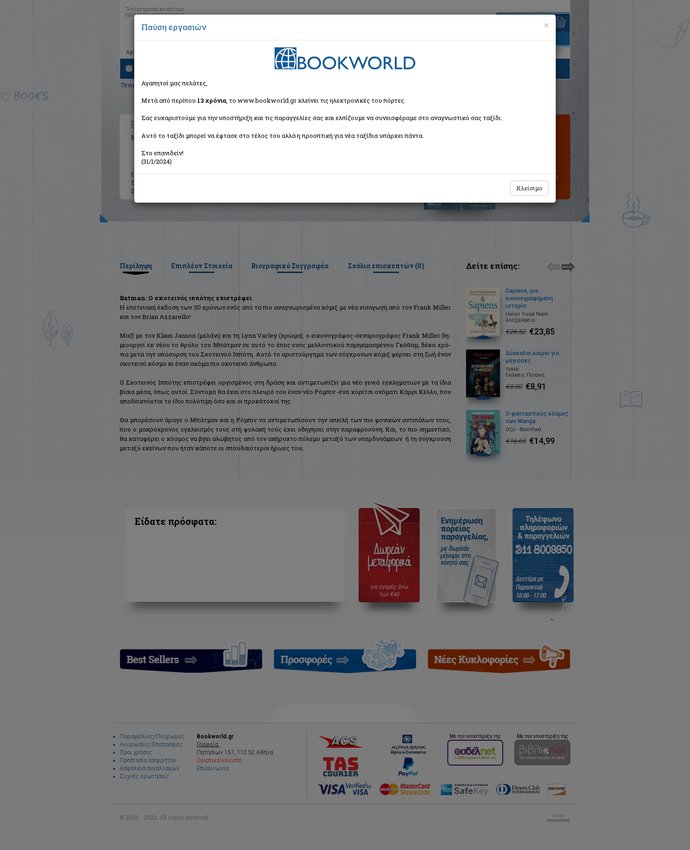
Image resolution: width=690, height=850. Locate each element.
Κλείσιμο (529, 188)
